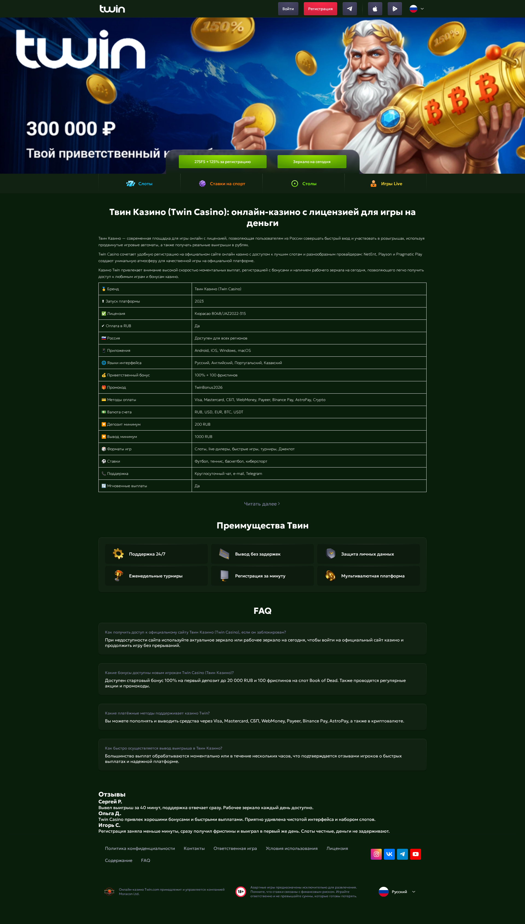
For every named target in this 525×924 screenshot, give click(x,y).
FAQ (145, 860)
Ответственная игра (235, 848)
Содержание (118, 860)
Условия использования (292, 848)
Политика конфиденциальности (140, 848)
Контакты (194, 848)
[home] (112, 9)
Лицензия (337, 848)
